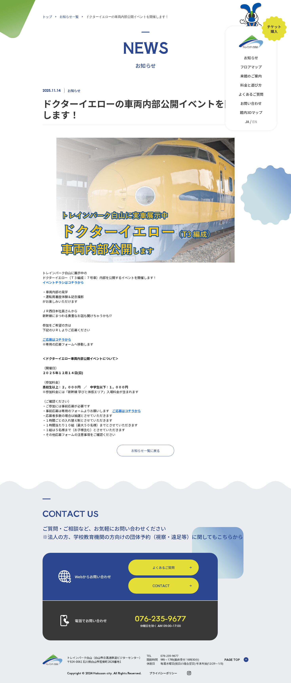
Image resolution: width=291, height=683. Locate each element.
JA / (251, 121)
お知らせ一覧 (69, 16)
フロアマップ (251, 66)
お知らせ (251, 57)
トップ (47, 16)
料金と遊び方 (251, 85)
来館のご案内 (251, 75)
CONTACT (161, 585)
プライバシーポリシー (163, 673)
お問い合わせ (251, 103)
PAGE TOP (232, 660)
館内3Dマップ (251, 112)
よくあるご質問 (251, 94)
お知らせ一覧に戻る (145, 450)
